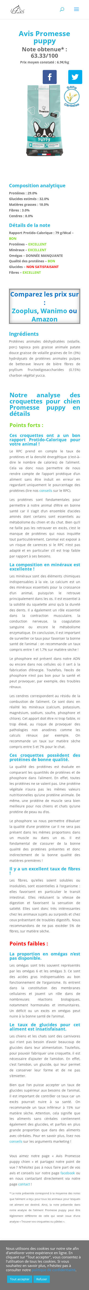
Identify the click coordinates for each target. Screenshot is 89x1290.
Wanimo (54, 310)
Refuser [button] (41, 1279)
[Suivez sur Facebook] (50, 77)
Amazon (45, 319)
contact (24, 1184)
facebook (68, 1173)
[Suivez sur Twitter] (75, 77)
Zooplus (24, 310)
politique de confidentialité (53, 1269)
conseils (45, 490)
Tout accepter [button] (19, 1279)
